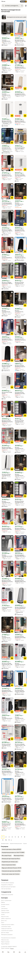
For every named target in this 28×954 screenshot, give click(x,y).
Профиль (25, 952)
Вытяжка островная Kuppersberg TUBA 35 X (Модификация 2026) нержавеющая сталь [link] (7, 283)
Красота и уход (4, 916)
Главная (3, 952)
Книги (2, 922)
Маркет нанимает (5, 941)
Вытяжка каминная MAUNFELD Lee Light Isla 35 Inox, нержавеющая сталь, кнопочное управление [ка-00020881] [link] (7, 121)
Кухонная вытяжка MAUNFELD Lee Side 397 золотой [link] (19, 230)
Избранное (14, 952)
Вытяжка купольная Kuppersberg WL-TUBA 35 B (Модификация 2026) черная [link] (20, 745)
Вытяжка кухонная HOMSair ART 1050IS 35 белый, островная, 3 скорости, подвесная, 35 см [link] (7, 448)
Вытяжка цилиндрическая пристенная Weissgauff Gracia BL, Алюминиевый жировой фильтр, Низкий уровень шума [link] (7, 502)
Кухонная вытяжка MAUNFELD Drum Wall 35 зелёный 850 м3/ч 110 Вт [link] (20, 637)
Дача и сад (3, 920)
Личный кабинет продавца (7, 882)
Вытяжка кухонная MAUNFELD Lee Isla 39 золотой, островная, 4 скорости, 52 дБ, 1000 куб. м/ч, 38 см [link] (20, 67)
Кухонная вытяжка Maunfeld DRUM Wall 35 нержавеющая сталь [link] (20, 555)
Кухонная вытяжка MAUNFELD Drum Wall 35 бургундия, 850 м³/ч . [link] (7, 257)
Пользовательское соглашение (8, 937)
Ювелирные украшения (6, 934)
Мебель (3, 902)
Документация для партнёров (8, 886)
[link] (11, 849)
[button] (26, 6)
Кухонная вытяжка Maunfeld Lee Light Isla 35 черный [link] (20, 257)
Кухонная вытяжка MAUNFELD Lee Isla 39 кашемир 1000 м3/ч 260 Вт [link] (20, 339)
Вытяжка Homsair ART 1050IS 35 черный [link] (7, 366)
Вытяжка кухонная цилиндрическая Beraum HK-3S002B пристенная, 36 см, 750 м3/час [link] (20, 421)
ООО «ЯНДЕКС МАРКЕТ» (11, 946)
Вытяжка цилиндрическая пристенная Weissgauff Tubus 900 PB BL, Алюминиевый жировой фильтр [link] (7, 311)
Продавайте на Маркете (7, 884)
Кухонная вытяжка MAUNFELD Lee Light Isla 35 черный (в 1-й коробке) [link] (7, 175)
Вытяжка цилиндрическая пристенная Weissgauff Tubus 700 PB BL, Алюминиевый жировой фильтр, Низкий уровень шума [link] (20, 771)
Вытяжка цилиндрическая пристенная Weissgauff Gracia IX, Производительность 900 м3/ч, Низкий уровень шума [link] (20, 448)
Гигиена (3, 906)
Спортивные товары (6, 926)
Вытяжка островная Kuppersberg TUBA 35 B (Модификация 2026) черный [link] (7, 230)
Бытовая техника (5, 904)
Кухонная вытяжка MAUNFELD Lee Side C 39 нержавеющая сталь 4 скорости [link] (7, 691)
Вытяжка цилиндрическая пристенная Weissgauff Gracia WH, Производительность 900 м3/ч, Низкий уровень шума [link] (20, 311)
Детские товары (5, 932)
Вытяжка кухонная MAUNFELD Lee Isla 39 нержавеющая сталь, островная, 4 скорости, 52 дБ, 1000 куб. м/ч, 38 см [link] (7, 581)
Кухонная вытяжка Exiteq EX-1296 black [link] (19, 691)
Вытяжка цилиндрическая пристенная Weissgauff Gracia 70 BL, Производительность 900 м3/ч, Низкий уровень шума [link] (20, 475)
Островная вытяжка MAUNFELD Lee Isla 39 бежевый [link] (20, 94)
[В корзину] (12, 34)
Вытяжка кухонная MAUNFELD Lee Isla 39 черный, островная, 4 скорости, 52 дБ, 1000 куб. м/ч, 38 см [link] (7, 421)
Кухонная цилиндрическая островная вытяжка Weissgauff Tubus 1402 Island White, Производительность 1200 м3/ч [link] (7, 67)
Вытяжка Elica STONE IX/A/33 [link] (7, 393)
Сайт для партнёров (6, 888)
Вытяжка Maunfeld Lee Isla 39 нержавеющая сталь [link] (20, 608)
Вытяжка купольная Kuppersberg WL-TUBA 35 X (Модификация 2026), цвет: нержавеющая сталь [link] (7, 664)
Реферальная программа (7, 894)
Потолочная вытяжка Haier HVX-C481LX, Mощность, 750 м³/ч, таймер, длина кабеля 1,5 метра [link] (20, 148)
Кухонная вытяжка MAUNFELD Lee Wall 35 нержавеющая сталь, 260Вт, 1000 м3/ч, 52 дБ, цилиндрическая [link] (7, 339)
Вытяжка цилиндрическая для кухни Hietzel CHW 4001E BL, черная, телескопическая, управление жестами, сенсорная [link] (7, 718)
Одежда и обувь (5, 910)
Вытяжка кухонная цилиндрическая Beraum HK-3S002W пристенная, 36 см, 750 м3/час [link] (20, 502)
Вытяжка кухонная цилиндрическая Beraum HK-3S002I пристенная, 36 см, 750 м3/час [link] (20, 283)
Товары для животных (6, 928)
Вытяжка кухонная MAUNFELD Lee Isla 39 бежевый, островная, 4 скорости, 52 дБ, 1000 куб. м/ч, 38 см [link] (20, 529)
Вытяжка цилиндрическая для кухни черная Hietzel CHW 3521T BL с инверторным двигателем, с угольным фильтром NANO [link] (20, 664)
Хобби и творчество (6, 918)
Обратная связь (5, 939)
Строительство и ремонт (7, 930)
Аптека (3, 914)
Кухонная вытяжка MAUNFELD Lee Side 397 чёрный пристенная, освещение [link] (19, 393)
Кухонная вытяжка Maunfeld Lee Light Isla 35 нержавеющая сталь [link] (20, 40)
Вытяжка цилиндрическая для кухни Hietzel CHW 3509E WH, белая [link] (7, 555)
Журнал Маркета (5, 943)
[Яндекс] (12, 948)
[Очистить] (22, 6)
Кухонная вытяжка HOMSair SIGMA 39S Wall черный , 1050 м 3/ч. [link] (7, 529)
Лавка (8, 952)
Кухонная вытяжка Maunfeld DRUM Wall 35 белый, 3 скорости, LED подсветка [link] (20, 824)
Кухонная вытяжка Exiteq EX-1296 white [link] (7, 798)
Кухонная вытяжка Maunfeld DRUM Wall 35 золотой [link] (7, 771)
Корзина (19, 952)
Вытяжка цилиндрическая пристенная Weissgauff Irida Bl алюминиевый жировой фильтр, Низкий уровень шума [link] (20, 718)
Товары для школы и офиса (7, 924)
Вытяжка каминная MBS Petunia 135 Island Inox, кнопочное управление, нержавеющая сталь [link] (20, 121)
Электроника (4, 908)
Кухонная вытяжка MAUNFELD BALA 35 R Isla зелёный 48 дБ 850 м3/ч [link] (20, 581)
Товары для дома (5, 912)
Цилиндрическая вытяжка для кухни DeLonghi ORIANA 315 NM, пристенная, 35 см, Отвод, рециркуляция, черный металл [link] (7, 148)
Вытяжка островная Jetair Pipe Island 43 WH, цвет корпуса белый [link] (20, 175)
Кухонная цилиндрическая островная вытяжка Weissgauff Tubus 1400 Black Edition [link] (7, 94)
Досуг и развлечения (6, 900)
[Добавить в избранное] (12, 22)
